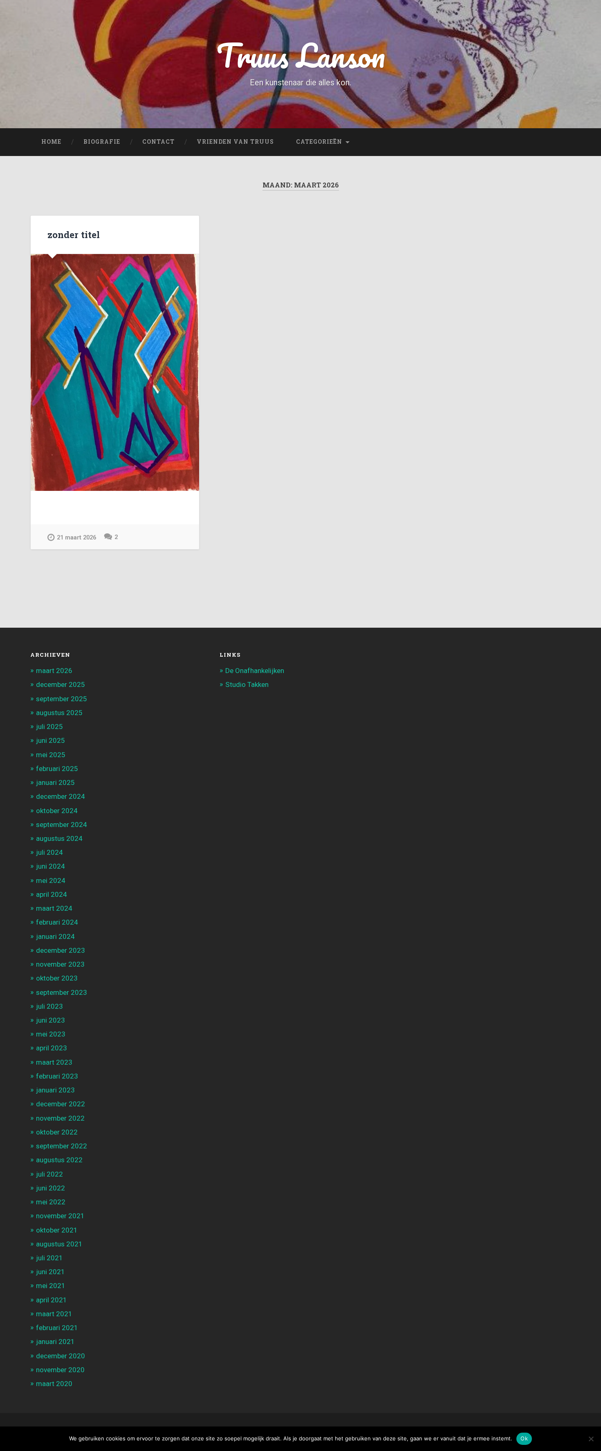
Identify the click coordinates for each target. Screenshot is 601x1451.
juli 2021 (49, 1258)
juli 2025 (49, 726)
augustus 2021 (59, 1244)
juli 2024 (49, 852)
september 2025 (61, 699)
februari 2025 (57, 769)
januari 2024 (55, 936)
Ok (524, 1438)
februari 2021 (57, 1328)
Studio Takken (247, 684)
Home (51, 141)
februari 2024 (57, 922)
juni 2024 (50, 866)
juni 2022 (50, 1188)
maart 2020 (54, 1384)
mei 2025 (50, 755)
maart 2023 (54, 1062)
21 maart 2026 (76, 537)
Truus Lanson (300, 55)
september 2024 (61, 824)
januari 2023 (55, 1090)
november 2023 (60, 964)
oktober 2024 (57, 811)
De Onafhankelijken (254, 670)
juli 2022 (49, 1174)
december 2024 (60, 796)
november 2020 (60, 1370)
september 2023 (61, 992)
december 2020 (60, 1356)
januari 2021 (55, 1341)
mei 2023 (50, 1034)
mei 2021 (50, 1286)
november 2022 (60, 1118)
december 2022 (60, 1104)
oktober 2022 (57, 1132)
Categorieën (319, 141)
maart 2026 (54, 670)
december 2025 (60, 684)
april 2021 (51, 1300)
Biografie (101, 141)
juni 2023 (50, 1020)
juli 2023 (49, 1006)
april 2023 (51, 1048)
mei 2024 (50, 880)
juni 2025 (50, 740)
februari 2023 (57, 1076)
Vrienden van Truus (235, 141)
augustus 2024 (59, 838)
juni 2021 (50, 1272)
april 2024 (51, 894)
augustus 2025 (59, 713)
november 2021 (60, 1216)
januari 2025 (55, 782)
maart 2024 (54, 908)
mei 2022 (50, 1202)
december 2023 (60, 950)
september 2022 (61, 1146)
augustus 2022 (59, 1160)
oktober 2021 (57, 1230)
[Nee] (591, 1439)
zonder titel (73, 234)
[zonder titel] (115, 372)
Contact (158, 141)
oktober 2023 (57, 978)
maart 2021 (54, 1314)
